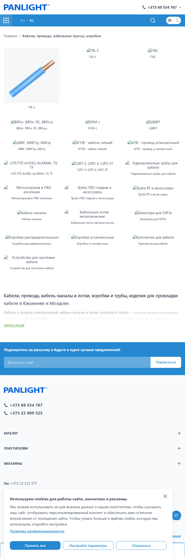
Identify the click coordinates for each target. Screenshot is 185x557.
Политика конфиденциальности (37, 531)
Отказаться (141, 545)
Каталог (11, 433)
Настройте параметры (88, 545)
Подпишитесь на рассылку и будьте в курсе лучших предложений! (62, 349)
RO (22, 20)
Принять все (35, 545)
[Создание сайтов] (176, 536)
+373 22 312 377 (23, 483)
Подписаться (166, 362)
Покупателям (16, 448)
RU (32, 20)
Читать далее (14, 325)
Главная (10, 35)
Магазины (13, 463)
